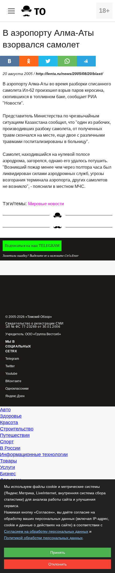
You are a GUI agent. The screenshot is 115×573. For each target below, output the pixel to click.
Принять (57, 552)
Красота (9, 422)
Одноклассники (17, 388)
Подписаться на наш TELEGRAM (32, 246)
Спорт (7, 441)
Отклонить (57, 564)
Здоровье (11, 416)
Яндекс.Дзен (15, 396)
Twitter (10, 366)
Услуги (7, 467)
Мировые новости (46, 203)
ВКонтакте (13, 381)
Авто (5, 409)
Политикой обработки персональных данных (43, 538)
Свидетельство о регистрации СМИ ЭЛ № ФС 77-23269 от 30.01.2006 (34, 325)
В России (10, 448)
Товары (8, 461)
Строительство (16, 429)
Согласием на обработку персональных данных (46, 531)
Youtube (11, 374)
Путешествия (15, 435)
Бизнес (8, 473)
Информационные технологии (34, 454)
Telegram (12, 359)
